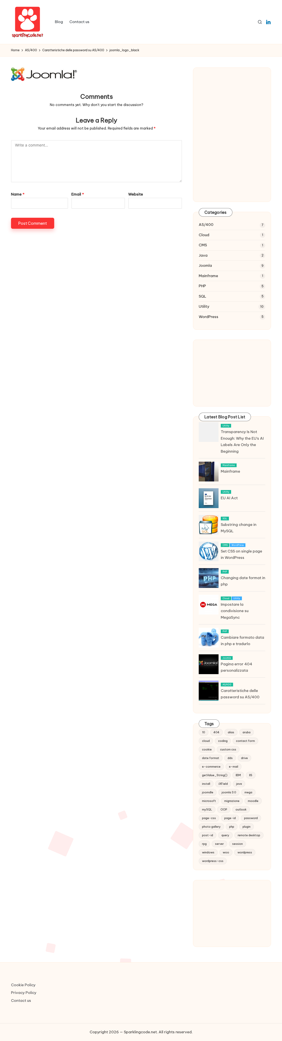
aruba (246, 732)
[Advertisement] (232, 107)
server (219, 843)
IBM (238, 775)
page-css (209, 818)
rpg (204, 843)
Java (203, 255)
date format (210, 758)
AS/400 (206, 224)
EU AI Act (229, 498)
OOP (224, 809)
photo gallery (211, 826)
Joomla (205, 265)
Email (77, 194)
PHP (202, 286)
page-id (230, 818)
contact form (245, 741)
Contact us (21, 1000)
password (251, 818)
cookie (207, 749)
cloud (206, 741)
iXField (223, 783)
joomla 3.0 (229, 792)
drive (244, 758)
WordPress (208, 316)
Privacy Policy (23, 992)
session (237, 843)
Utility (204, 306)
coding (223, 741)
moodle (253, 801)
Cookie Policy (23, 984)
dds (230, 758)
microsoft (209, 801)
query (225, 835)
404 (216, 732)
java (239, 783)
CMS (203, 245)
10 (203, 732)
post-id (207, 835)
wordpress (244, 852)
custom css (228, 749)
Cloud (204, 234)
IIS (250, 775)
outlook (241, 809)
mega (248, 792)
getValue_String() (214, 775)
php (231, 826)
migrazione (231, 801)
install (206, 783)
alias (231, 732)
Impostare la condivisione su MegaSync (235, 611)
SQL (202, 296)
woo (226, 852)
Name (17, 194)
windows (208, 852)
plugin (246, 826)
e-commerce (211, 766)
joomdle (207, 792)
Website (135, 194)
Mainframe (208, 275)
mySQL (207, 809)
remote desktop (249, 835)
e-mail (233, 766)
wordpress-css (212, 861)
